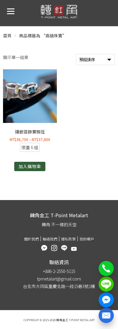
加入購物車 (29, 166)
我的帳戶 (87, 238)
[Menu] (10, 10)
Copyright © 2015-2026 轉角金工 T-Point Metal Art (59, 320)
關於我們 (31, 238)
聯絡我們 (50, 238)
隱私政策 (68, 238)
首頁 (7, 36)
